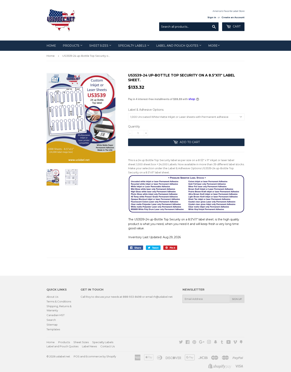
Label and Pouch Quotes (177, 45)
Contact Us (107, 346)
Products (71, 45)
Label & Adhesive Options (146, 109)
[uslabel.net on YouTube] (228, 342)
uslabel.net (63, 356)
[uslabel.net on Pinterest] (194, 342)
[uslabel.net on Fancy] (241, 342)
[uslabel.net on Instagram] (209, 342)
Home (51, 45)
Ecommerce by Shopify (101, 356)
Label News (89, 346)
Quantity (134, 126)
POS (77, 356)
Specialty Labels (132, 45)
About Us (52, 296)
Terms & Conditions (59, 301)
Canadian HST (56, 315)
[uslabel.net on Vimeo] (235, 342)
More (213, 45)
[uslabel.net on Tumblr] (222, 342)
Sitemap (52, 324)
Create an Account (233, 17)
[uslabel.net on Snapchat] (216, 342)
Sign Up (237, 298)
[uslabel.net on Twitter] (181, 342)
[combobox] (189, 26)
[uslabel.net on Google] (201, 342)
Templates (53, 329)
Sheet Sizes (99, 45)
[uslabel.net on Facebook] (187, 342)
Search (51, 319)
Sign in (211, 17)
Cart (236, 26)
